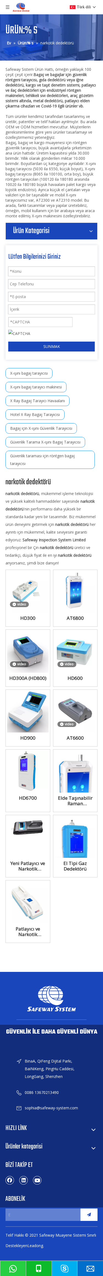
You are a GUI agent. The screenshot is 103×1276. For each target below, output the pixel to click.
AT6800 (75, 618)
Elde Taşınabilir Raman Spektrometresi (75, 800)
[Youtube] (37, 1180)
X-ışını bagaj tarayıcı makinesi (36, 387)
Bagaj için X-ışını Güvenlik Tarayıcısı (41, 428)
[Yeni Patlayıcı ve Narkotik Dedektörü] (28, 826)
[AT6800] (75, 591)
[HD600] (75, 651)
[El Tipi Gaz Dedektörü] (75, 850)
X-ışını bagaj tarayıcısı (29, 373)
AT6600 (75, 738)
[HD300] (28, 591)
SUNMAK (51, 346)
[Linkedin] (23, 1180)
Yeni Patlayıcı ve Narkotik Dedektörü (27, 866)
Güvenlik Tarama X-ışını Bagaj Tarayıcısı (45, 442)
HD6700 (28, 798)
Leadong (35, 1245)
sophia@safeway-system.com (51, 1107)
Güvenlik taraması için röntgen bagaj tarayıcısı (42, 459)
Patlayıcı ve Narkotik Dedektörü (28, 931)
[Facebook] (9, 1180)
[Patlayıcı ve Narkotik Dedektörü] (28, 902)
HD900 (27, 738)
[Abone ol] (89, 1215)
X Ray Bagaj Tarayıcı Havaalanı (37, 400)
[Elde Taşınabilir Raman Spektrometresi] (75, 788)
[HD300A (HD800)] (28, 651)
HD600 (75, 678)
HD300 (27, 618)
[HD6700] (28, 771)
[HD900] (28, 711)
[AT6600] (75, 711)
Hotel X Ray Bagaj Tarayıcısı (35, 414)
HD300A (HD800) (27, 678)
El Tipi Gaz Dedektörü (75, 866)
